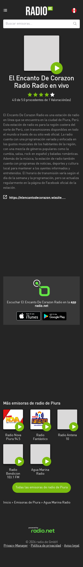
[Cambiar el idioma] (74, 10)
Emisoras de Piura (27, 502)
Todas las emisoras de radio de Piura (42, 487)
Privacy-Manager (16, 545)
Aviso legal (71, 545)
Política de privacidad (46, 545)
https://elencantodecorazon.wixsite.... (37, 198)
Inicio (7, 502)
